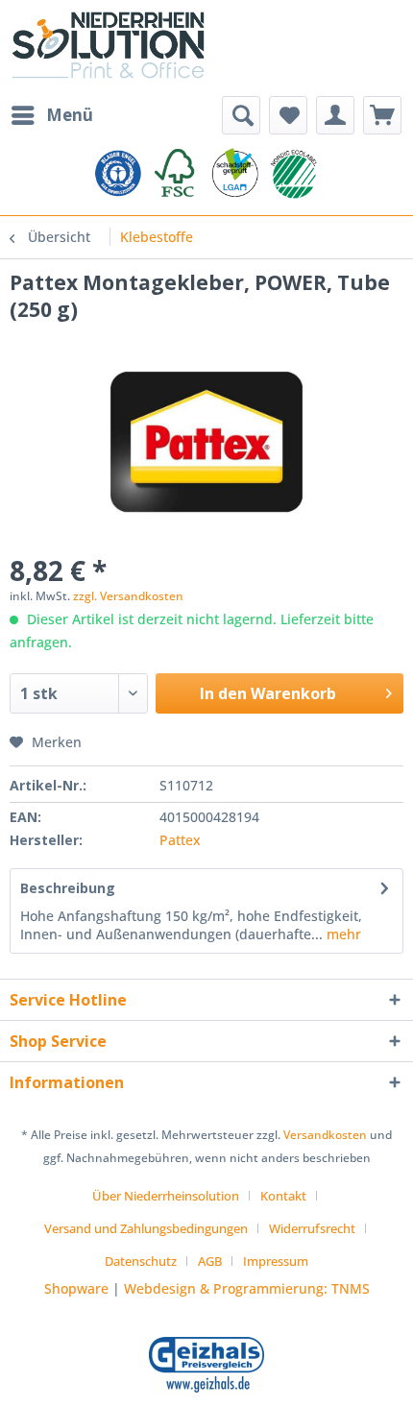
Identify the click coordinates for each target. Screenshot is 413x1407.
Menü (69, 115)
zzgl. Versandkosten (128, 596)
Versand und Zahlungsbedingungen (146, 1228)
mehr (342, 934)
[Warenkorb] (382, 115)
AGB (210, 1261)
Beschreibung (67, 888)
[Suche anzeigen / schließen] (241, 115)
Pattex (180, 840)
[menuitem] (51, 115)
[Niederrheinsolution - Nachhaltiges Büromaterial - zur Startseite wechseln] (108, 48)
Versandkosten (325, 1135)
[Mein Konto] (335, 115)
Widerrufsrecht (312, 1228)
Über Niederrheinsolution (165, 1195)
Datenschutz (141, 1261)
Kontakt (283, 1195)
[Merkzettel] (288, 115)
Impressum (275, 1261)
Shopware (76, 1288)
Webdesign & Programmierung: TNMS (247, 1288)
